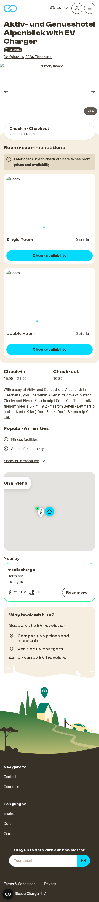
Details (82, 240)
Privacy (50, 884)
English (10, 813)
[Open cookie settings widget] (7, 894)
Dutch (8, 823)
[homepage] (10, 8)
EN (59, 8)
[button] (49, 582)
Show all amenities (21, 461)
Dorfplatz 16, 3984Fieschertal (28, 57)
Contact (10, 777)
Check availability (50, 256)
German (10, 834)
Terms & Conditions (19, 884)
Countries (11, 787)
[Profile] (76, 8)
